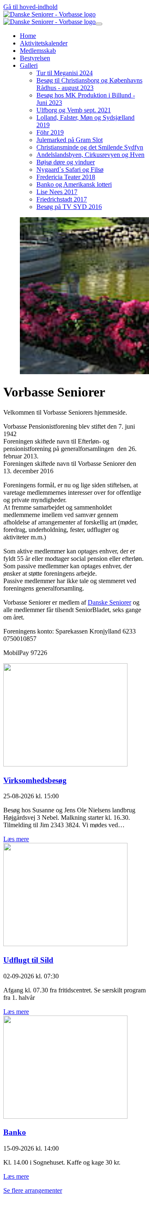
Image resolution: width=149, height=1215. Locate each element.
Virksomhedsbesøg (35, 780)
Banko (14, 1132)
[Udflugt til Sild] (65, 943)
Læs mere (16, 838)
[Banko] (65, 1116)
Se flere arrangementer (32, 1190)
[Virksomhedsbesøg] (65, 764)
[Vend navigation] (99, 24)
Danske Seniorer (109, 602)
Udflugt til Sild (28, 960)
